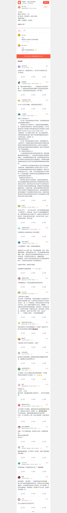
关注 (45, 7)
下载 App (46, 2)
